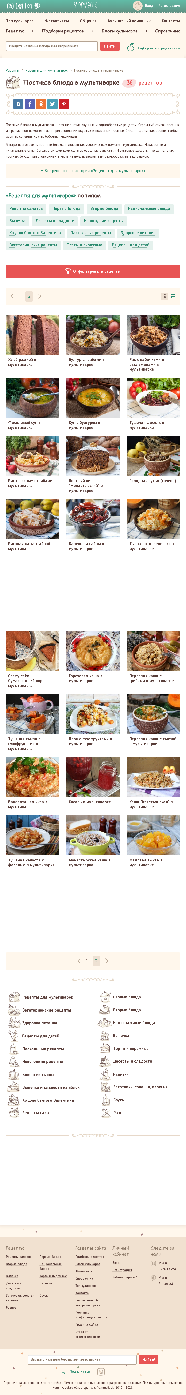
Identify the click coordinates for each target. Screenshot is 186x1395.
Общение (88, 21)
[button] (93, 271)
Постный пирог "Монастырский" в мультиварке (86, 486)
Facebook (30, 104)
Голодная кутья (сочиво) (152, 481)
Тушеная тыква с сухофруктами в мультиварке (24, 744)
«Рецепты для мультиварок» (41, 195)
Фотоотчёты (57, 21)
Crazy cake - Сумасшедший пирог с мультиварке (28, 681)
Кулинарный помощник (129, 21)
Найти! (110, 46)
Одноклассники (41, 104)
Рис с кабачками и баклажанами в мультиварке (146, 365)
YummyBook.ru (85, 5)
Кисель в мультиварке (90, 802)
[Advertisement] (93, 591)
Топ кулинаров (20, 21)
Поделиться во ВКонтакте (18, 104)
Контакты (171, 21)
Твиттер (52, 104)
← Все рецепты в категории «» (93, 171)
